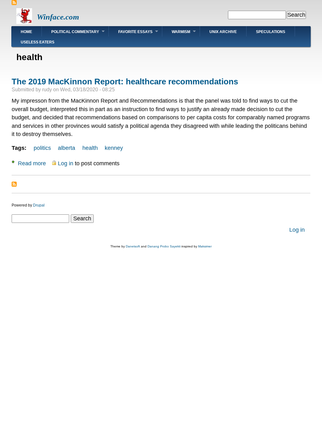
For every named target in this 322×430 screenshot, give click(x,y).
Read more (32, 163)
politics (42, 148)
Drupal (39, 205)
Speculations (270, 32)
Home (26, 32)
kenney (114, 148)
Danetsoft (133, 246)
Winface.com (58, 17)
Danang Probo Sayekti (163, 246)
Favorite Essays (135, 32)
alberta (66, 148)
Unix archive (223, 32)
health (90, 148)
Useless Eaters (37, 42)
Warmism (181, 32)
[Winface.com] (24, 22)
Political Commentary (75, 32)
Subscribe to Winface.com (14, 2)
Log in (65, 163)
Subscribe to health (14, 184)
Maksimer (205, 246)
